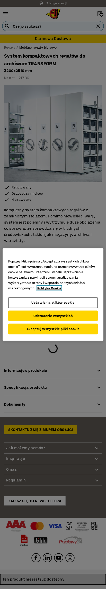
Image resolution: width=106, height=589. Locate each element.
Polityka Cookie (49, 288)
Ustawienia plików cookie (53, 302)
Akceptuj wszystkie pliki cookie (53, 329)
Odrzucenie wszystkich (53, 315)
